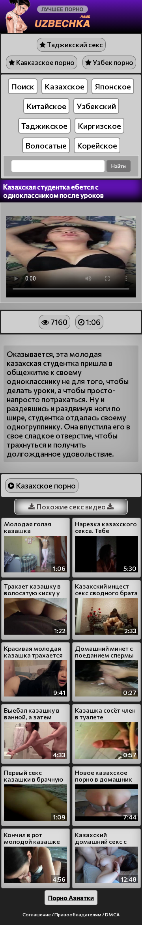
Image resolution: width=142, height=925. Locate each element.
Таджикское (44, 125)
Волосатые (46, 145)
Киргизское (99, 125)
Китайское (46, 106)
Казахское (64, 86)
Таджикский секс (74, 45)
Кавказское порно (45, 62)
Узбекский (96, 106)
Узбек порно (112, 62)
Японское (113, 86)
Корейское (97, 145)
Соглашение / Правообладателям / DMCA (71, 914)
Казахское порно (45, 485)
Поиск (22, 86)
